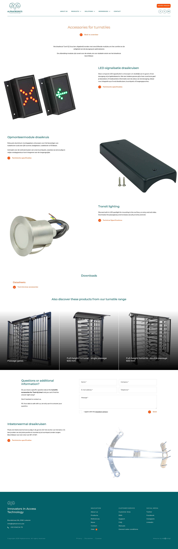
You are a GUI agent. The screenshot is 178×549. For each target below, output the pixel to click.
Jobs (93, 529)
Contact (117, 11)
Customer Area (125, 512)
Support (122, 519)
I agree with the (96, 412)
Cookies (98, 538)
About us (63, 11)
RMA (120, 515)
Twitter (149, 512)
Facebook (150, 515)
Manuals (122, 526)
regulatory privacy (101, 412)
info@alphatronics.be (15, 524)
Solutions (89, 11)
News (93, 522)
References (103, 11)
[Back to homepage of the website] (14, 8)
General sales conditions (128, 529)
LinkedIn (149, 522)
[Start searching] (164, 11)
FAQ (120, 522)
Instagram (150, 519)
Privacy (79, 538)
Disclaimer (88, 538)
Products (75, 11)
